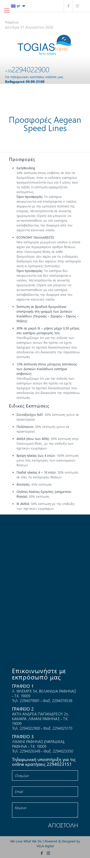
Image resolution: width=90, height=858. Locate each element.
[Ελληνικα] (18, 6)
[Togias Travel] (45, 45)
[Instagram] (77, 6)
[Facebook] (68, 6)
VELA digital (45, 846)
